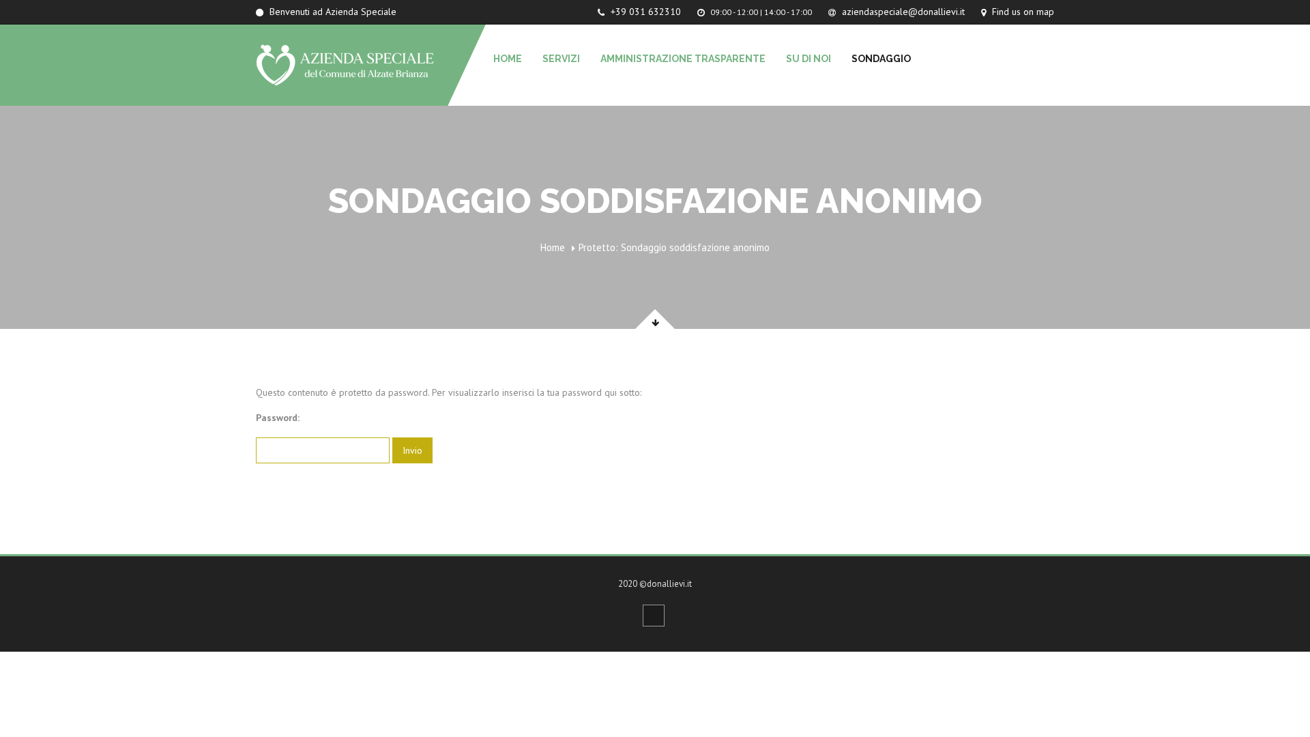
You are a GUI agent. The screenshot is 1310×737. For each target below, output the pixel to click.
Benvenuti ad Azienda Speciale (331, 11)
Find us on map (1021, 11)
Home (507, 58)
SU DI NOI (808, 58)
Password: (278, 417)
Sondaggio (881, 58)
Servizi (561, 58)
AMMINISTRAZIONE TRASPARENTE (683, 58)
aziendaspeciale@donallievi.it (902, 11)
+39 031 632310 (644, 11)
